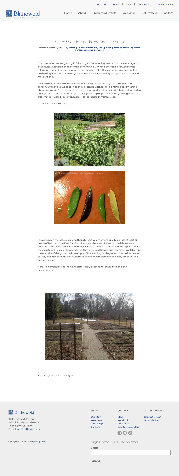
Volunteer (96, 420)
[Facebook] (119, 433)
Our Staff (96, 417)
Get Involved (150, 13)
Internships (97, 423)
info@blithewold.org (28, 429)
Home (68, 13)
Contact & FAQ (165, 4)
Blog (120, 417)
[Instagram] (130, 433)
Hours (116, 4)
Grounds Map (151, 420)
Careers (95, 427)
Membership (144, 4)
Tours (128, 4)
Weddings (129, 13)
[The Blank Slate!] (89, 326)
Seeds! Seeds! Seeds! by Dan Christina (89, 42)
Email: (94, 447)
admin (72, 47)
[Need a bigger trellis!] (89, 139)
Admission (101, 4)
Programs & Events (104, 13)
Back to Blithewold (87, 47)
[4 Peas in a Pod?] (89, 197)
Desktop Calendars (128, 427)
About (82, 13)
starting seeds (121, 47)
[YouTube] (125, 433)
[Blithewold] (23, 14)
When (101, 50)
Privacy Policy (40, 442)
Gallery (168, 13)
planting (108, 47)
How (100, 47)
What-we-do (90, 50)
